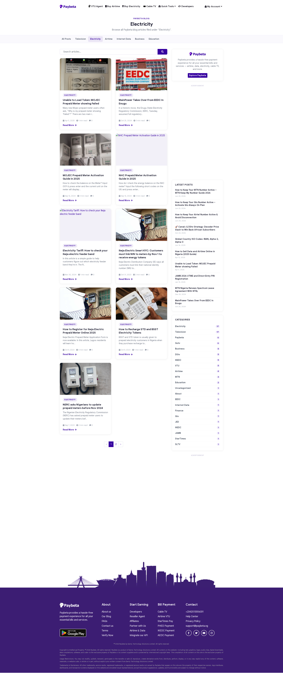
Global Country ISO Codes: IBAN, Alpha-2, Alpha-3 (197, 240)
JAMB (178, 433)
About (178, 393)
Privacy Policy (193, 621)
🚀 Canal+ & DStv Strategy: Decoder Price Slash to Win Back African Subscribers (197, 228)
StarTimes (180, 438)
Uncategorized (183, 388)
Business (139, 39)
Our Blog (106, 616)
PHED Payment (166, 625)
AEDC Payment (166, 635)
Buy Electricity (132, 6)
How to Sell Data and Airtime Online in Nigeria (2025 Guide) (195, 253)
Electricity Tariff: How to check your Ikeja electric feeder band (85, 252)
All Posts (66, 39)
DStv (177, 354)
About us (106, 611)
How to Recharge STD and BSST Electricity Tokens (138, 331)
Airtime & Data (137, 630)
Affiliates (134, 621)
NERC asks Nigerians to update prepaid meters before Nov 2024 (83, 406)
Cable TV (151, 6)
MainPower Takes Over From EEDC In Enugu (194, 302)
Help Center (192, 616)
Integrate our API (139, 635)
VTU (177, 365)
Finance (179, 410)
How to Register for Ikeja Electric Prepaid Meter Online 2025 (83, 331)
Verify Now (107, 635)
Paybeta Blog (141, 18)
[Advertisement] (197, 132)
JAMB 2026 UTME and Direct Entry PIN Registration (195, 277)
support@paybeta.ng (197, 625)
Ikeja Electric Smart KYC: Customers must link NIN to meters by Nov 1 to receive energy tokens (141, 254)
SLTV (177, 444)
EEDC (178, 399)
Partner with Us (138, 625)
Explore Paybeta (197, 75)
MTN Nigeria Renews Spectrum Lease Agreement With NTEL (194, 289)
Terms (105, 630)
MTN (177, 377)
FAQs (104, 621)
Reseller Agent (137, 616)
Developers (187, 6)
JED (177, 422)
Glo (177, 416)
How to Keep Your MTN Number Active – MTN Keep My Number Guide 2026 (196, 191)
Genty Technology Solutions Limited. (141, 644)
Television (80, 39)
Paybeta (179, 337)
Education (154, 39)
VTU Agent (97, 6)
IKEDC (178, 360)
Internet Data (124, 39)
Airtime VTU (164, 616)
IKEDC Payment (166, 630)
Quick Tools (167, 6)
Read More (68, 125)
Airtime (108, 39)
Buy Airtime (113, 6)
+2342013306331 (195, 611)
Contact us (107, 625)
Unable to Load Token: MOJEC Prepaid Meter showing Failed (81, 101)
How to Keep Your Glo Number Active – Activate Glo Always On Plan (195, 204)
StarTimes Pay (165, 621)
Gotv (177, 343)
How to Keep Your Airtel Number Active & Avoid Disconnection (196, 216)
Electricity (95, 39)
